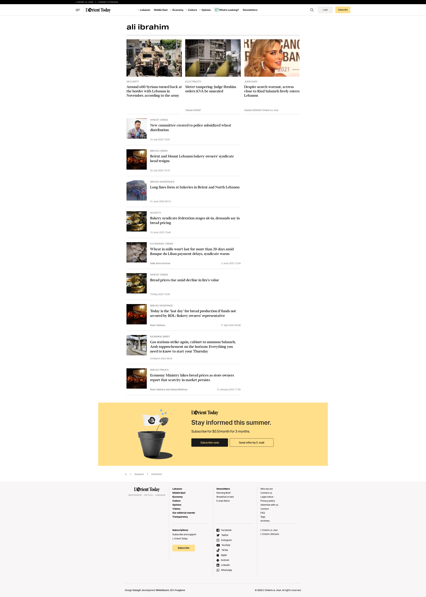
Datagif (137, 590)
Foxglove (180, 590)
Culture (176, 500)
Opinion (176, 504)
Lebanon (177, 488)
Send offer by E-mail (251, 442)
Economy (177, 496)
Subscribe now (210, 442)
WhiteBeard (162, 590)
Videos (176, 508)
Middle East (178, 492)
